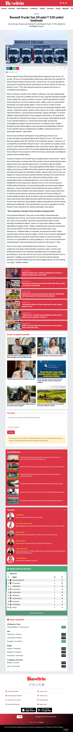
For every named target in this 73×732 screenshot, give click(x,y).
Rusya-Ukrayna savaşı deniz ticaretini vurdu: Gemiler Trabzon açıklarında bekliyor (49, 380)
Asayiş (58, 8)
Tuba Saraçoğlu (22, 548)
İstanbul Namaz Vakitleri (15, 695)
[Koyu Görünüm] (61, 3)
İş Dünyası (34, 8)
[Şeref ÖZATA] (10, 533)
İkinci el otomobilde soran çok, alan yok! (29, 517)
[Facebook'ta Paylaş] (7, 68)
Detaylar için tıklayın (36, 613)
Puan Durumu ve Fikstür (14, 700)
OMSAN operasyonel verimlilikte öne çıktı (21, 379)
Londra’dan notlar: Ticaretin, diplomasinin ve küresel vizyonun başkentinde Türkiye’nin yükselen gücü (40, 552)
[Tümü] (65, 510)
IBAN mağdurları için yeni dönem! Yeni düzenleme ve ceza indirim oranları (40, 526)
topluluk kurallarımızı (23, 438)
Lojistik (42, 8)
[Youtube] (42, 684)
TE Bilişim (40, 722)
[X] (33, 684)
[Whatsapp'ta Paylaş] (14, 68)
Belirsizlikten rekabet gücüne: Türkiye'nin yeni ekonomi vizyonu (37, 534)
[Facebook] (30, 684)
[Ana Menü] (66, 3)
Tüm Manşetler (43, 700)
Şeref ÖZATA (20, 532)
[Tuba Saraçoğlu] (10, 551)
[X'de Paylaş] (10, 68)
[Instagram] (36, 684)
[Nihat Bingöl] (10, 542)
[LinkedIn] (39, 684)
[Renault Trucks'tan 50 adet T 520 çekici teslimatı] (36, 48)
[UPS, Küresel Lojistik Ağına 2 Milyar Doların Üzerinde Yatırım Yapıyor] (21, 394)
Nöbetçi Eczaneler (13, 691)
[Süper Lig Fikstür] (65, 619)
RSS (20, 716)
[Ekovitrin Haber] (15, 3)
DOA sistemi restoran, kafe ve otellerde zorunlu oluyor (34, 543)
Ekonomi (12, 8)
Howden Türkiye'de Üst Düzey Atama (50, 355)
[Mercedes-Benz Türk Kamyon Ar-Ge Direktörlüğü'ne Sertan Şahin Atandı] (21, 346)
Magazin (65, 8)
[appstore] (29, 710)
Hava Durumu (43, 691)
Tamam (66, 729)
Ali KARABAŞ (20, 515)
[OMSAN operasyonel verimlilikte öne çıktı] (21, 369)
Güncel (3, 8)
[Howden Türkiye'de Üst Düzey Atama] (51, 346)
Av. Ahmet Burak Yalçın (24, 523)
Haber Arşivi (43, 704)
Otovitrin (50, 8)
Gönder (11, 432)
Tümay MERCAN (21, 558)
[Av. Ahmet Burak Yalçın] (10, 525)
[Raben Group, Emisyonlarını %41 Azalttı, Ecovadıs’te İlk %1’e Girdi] (51, 394)
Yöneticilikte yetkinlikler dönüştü (26, 560)
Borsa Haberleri (22, 8)
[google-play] (44, 710)
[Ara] (63, 3)
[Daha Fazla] (17, 68)
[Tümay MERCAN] (10, 559)
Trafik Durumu (43, 695)
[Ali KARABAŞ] (10, 516)
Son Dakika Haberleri (13, 704)
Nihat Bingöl (20, 541)
